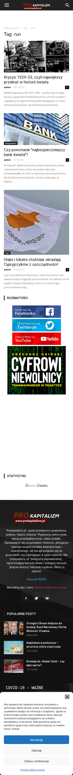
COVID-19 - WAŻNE (24, 687)
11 (67, 87)
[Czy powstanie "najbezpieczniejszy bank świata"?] (36, 129)
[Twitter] (36, 598)
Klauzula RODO (36, 579)
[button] (67, 697)
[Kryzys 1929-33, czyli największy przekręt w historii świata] (36, 56)
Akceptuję (36, 740)
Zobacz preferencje (36, 761)
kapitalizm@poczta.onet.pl (50, 587)
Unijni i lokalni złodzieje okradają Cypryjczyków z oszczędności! (32, 262)
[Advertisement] (36, 17)
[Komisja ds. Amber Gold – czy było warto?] (13, 666)
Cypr (7, 253)
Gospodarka (10, 70)
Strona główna (11, 28)
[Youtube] (47, 598)
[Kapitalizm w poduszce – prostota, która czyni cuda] (13, 647)
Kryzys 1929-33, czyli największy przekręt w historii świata (33, 79)
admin (7, 87)
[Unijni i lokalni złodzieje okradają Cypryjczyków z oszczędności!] (36, 222)
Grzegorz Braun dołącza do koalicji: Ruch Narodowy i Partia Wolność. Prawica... (46, 627)
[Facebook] (26, 598)
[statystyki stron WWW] (31, 485)
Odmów (37, 750)
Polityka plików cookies (32, 769)
